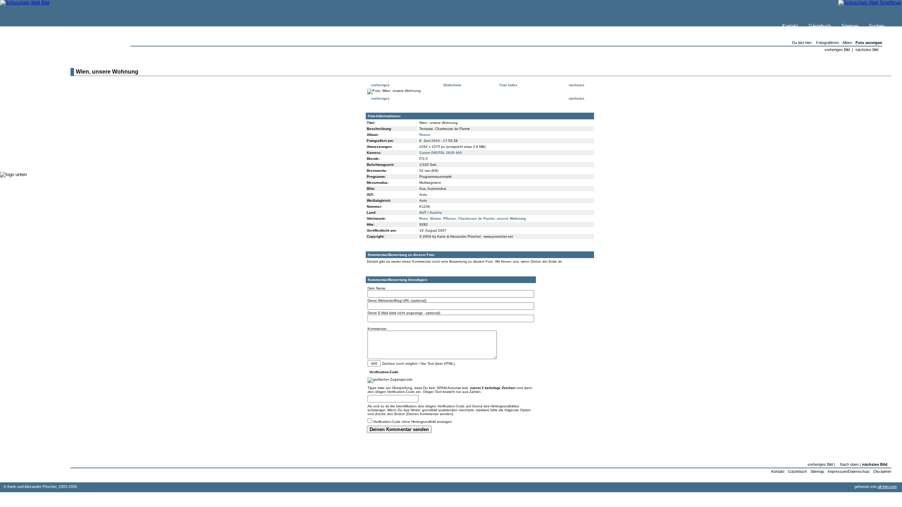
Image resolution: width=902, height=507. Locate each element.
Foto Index (508, 85)
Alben (847, 42)
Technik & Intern (32, 151)
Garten (22, 116)
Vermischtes (28, 144)
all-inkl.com (887, 486)
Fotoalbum (26, 158)
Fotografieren (28, 123)
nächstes (577, 85)
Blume (435, 218)
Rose (423, 218)
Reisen (22, 109)
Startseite (25, 72)
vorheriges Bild (837, 50)
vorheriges (380, 85)
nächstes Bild (866, 50)
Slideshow (451, 85)
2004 (435, 141)
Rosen (424, 135)
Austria (436, 212)
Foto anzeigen (868, 42)
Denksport (25, 137)
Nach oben (849, 464)
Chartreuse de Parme (476, 218)
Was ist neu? (28, 79)
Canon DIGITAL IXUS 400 (440, 153)
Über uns (24, 86)
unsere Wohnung (511, 218)
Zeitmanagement (32, 130)
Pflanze (449, 218)
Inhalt (20, 93)
